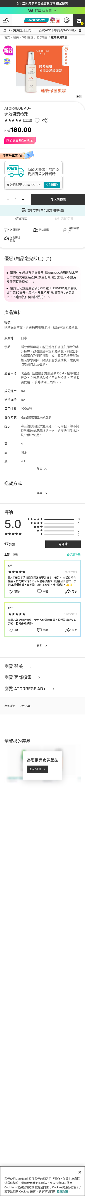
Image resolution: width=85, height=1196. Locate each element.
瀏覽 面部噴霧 (18, 677)
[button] (79, 20)
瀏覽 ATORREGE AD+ (25, 689)
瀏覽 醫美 (14, 666)
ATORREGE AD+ (17, 108)
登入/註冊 (35, 769)
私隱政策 (62, 1191)
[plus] (23, 199)
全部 (7, 554)
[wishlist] (37, 120)
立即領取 (52, 185)
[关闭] (80, 1172)
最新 (15, 554)
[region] (42, 1181)
